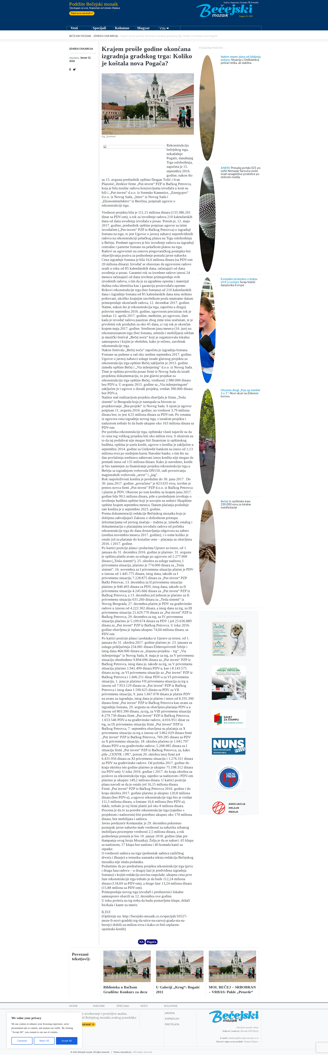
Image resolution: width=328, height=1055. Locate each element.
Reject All (44, 1040)
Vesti (74, 28)
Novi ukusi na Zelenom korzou (240, 393)
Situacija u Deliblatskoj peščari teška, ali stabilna (241, 59)
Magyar (143, 28)
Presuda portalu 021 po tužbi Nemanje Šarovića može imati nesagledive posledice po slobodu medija (241, 172)
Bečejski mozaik (80, 36)
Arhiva (226, 2)
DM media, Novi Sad (142, 1052)
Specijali (99, 28)
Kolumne (122, 28)
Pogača (151, 942)
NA (141, 942)
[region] (44, 1030)
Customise (22, 1040)
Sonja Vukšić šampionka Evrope (239, 282)
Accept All (67, 1040)
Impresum (235, 2)
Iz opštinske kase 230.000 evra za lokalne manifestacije (236, 504)
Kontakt (243, 2)
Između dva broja (106, 36)
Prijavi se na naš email (81, 13)
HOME (73, 1006)
